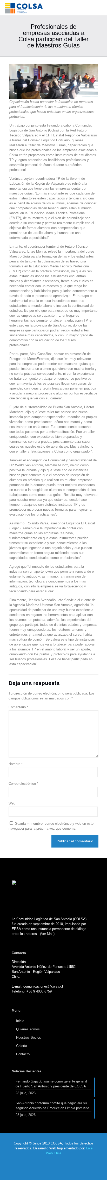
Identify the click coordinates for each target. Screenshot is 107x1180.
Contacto (23, 1054)
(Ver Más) (47, 934)
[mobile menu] (100, 7)
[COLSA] (24, 7)
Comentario (18, 707)
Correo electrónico (23, 784)
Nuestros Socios (28, 1037)
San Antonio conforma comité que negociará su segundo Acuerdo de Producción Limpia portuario (52, 1105)
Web (12, 803)
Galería (21, 1046)
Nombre (16, 764)
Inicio (20, 1021)
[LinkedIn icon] (56, 1162)
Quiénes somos (28, 1029)
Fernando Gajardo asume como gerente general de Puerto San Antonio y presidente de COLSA (51, 1083)
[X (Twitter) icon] (51, 1162)
